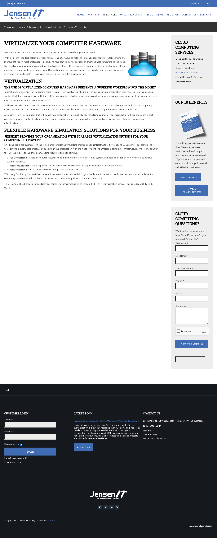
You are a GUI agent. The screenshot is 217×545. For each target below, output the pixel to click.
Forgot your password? (15, 458)
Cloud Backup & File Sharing (189, 59)
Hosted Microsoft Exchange (189, 77)
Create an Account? (13, 462)
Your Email (9, 419)
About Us (172, 14)
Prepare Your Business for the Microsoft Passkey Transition (106, 420)
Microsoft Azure (183, 81)
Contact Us (189, 14)
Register (195, 3)
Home (80, 14)
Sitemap (53, 520)
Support (205, 14)
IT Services (110, 14)
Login (207, 3)
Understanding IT (131, 14)
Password (9, 431)
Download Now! (188, 177)
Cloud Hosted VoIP (184, 63)
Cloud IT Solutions (184, 68)
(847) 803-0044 (16, 3)
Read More (83, 447)
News (159, 14)
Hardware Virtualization (186, 72)
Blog (150, 14)
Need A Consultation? (192, 191)
